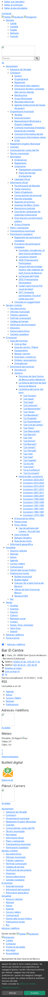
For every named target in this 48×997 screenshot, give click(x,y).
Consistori (11, 815)
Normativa (11, 834)
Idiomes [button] (10, 20)
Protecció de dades (15, 946)
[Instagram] (30, 16)
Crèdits (9, 940)
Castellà (14, 26)
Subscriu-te (7, 780)
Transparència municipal (18, 844)
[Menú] (3, 63)
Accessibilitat (12, 953)
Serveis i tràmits (10, 850)
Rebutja (12, 993)
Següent (14, 756)
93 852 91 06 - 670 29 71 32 (26, 661)
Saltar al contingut (13, 4)
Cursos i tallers (13, 912)
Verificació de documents (18, 870)
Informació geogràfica (17, 892)
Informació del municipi (18, 889)
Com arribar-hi (12, 671)
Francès (14, 36)
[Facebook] (17, 16)
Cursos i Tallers (13, 697)
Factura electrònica (15, 876)
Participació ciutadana (17, 847)
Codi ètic (10, 824)
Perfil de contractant (16, 863)
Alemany (14, 33)
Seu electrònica (13, 853)
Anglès (13, 29)
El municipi (7, 883)
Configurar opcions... (11, 987)
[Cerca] (37, 58)
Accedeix (6, 727)
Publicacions (12, 704)
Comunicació (12, 915)
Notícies (10, 701)
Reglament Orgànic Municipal (21, 821)
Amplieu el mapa (13, 668)
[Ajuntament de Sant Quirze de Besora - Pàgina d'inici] (18, 50)
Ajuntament (7, 808)
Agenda (10, 691)
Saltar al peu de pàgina (15, 8)
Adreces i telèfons (16, 644)
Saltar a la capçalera (14, 1)
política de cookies (27, 983)
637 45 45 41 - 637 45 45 (25, 665)
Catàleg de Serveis (15, 866)
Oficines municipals (16, 857)
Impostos (10, 873)
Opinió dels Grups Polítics (19, 918)
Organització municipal (17, 818)
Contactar (7, 13)
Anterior (6, 756)
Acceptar (35, 993)
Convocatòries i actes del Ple (20, 828)
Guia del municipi (14, 886)
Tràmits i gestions (15, 860)
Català (13, 23)
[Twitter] (6, 16)
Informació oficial (15, 837)
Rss (7, 925)
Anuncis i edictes (14, 899)
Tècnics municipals (15, 831)
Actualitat (6, 895)
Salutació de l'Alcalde (16, 811)
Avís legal (10, 950)
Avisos (9, 694)
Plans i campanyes (15, 841)
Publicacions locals (15, 921)
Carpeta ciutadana (15, 879)
